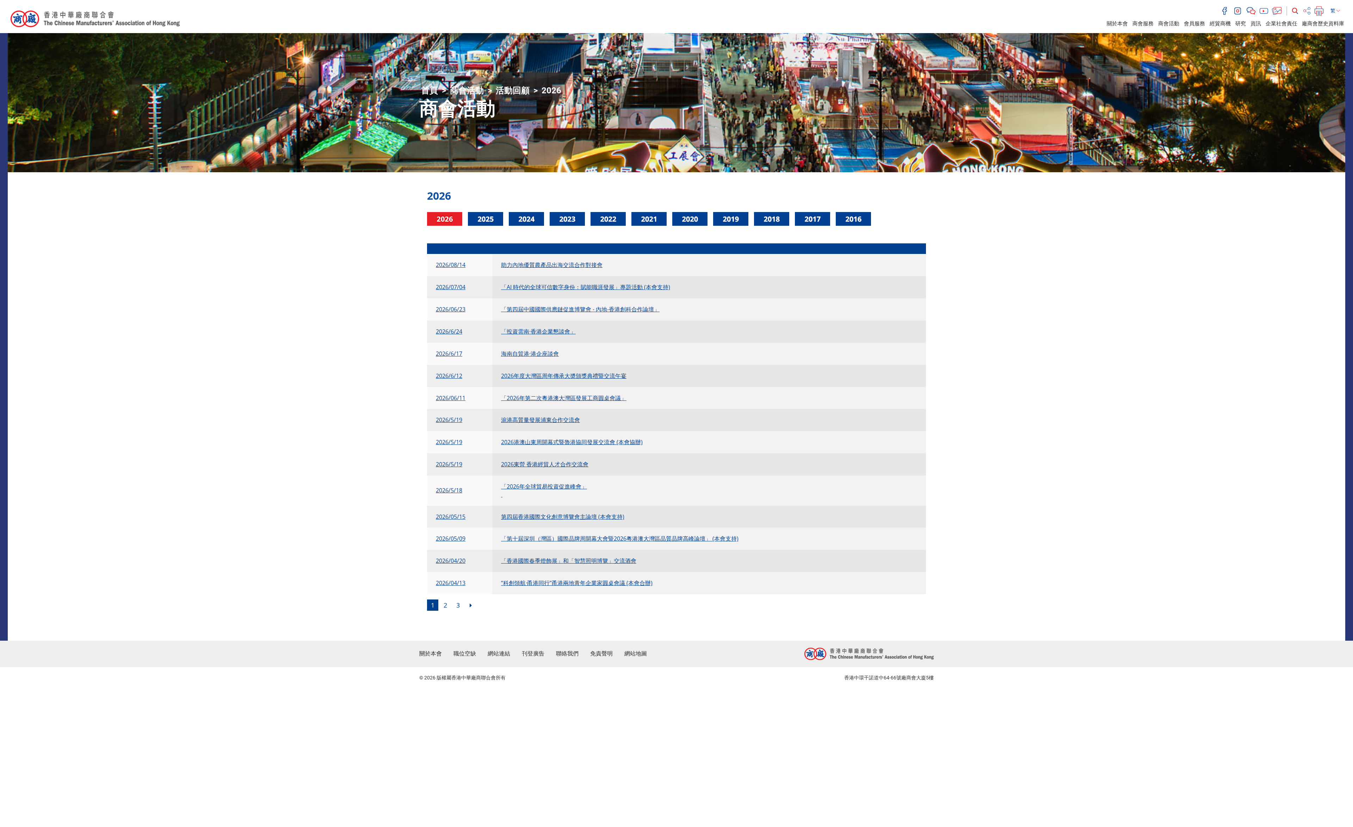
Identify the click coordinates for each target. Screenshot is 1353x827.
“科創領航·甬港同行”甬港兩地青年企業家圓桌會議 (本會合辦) (577, 583)
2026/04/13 (450, 583)
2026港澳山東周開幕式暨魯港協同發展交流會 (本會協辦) (572, 442)
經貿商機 (1220, 23)
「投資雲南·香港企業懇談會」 (538, 331)
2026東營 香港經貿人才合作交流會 (544, 464)
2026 (551, 90)
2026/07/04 (450, 287)
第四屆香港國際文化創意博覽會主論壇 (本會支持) (562, 517)
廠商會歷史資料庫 (1323, 23)
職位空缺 (464, 653)
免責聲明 (601, 653)
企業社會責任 (1281, 23)
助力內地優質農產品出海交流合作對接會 (552, 265)
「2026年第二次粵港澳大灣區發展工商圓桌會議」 (563, 398)
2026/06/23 (450, 309)
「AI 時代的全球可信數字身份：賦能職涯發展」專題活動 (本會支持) (585, 287)
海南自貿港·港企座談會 (530, 353)
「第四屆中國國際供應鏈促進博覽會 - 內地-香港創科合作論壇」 (580, 309)
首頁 (429, 90)
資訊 (1255, 23)
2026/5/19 (449, 420)
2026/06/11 (450, 398)
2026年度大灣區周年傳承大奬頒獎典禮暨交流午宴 (563, 376)
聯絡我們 (567, 653)
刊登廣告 (533, 653)
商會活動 (1168, 23)
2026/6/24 (449, 331)
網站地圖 (635, 653)
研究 (1240, 23)
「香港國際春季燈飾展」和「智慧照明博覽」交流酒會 (568, 561)
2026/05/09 (450, 538)
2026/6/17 (449, 353)
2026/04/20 (450, 561)
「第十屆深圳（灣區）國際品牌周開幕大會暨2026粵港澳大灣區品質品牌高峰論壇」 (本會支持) (620, 538)
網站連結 (499, 653)
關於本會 (1117, 23)
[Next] (470, 605)
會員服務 (1194, 23)
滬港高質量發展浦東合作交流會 (540, 420)
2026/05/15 (450, 517)
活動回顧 (513, 90)
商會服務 (1143, 23)
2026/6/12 (449, 376)
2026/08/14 (450, 265)
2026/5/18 (449, 490)
